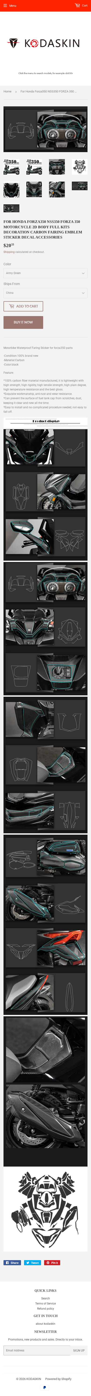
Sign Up (78, 1350)
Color (7, 264)
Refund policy (45, 1308)
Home (7, 91)
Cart (84, 5)
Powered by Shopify (58, 1379)
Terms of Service (45, 1303)
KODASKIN (33, 1379)
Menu (12, 5)
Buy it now (23, 322)
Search (45, 1298)
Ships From (12, 284)
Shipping (9, 252)
